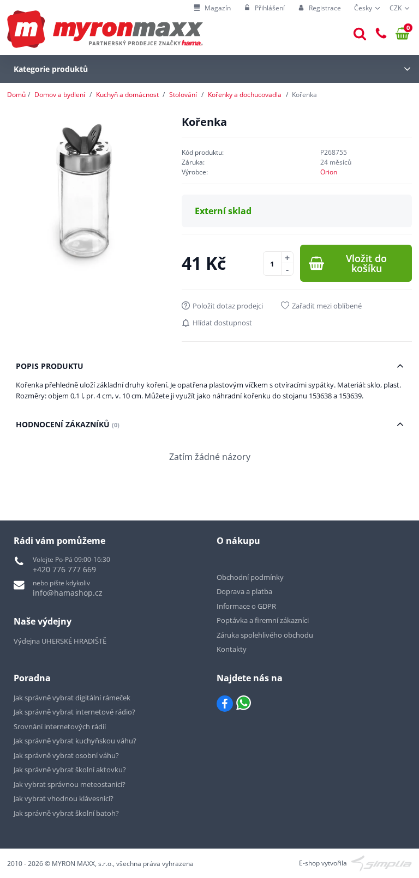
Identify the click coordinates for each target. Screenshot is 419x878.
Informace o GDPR (246, 606)
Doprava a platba (244, 591)
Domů (16, 94)
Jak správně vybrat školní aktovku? (70, 769)
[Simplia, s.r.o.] (381, 862)
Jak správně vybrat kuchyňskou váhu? (75, 741)
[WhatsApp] (243, 703)
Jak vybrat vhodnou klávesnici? (63, 798)
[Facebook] (225, 703)
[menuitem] (212, 8)
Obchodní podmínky (250, 577)
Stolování (183, 94)
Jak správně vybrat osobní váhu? (66, 755)
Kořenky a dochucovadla (245, 94)
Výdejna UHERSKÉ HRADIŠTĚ (60, 641)
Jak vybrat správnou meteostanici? (69, 784)
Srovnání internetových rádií (60, 726)
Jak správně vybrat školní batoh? (66, 813)
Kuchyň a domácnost (127, 94)
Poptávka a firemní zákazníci (263, 620)
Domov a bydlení (59, 94)
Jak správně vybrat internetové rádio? (74, 712)
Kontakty (232, 649)
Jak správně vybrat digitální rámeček (72, 698)
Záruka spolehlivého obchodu (265, 635)
